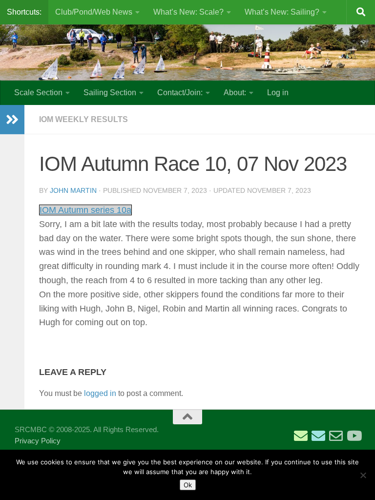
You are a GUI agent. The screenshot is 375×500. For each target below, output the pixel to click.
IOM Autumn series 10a (85, 210)
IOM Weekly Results (83, 119)
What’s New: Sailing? (282, 12)
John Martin (73, 190)
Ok (188, 485)
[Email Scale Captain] (318, 436)
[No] (363, 475)
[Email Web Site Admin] (336, 436)
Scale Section (38, 92)
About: (235, 92)
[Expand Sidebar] (12, 119)
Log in (278, 92)
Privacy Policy (38, 441)
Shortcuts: (24, 12)
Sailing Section (109, 92)
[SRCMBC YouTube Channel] (353, 436)
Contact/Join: (180, 92)
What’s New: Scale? (188, 12)
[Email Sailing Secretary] (301, 436)
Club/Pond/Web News (93, 12)
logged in (100, 393)
